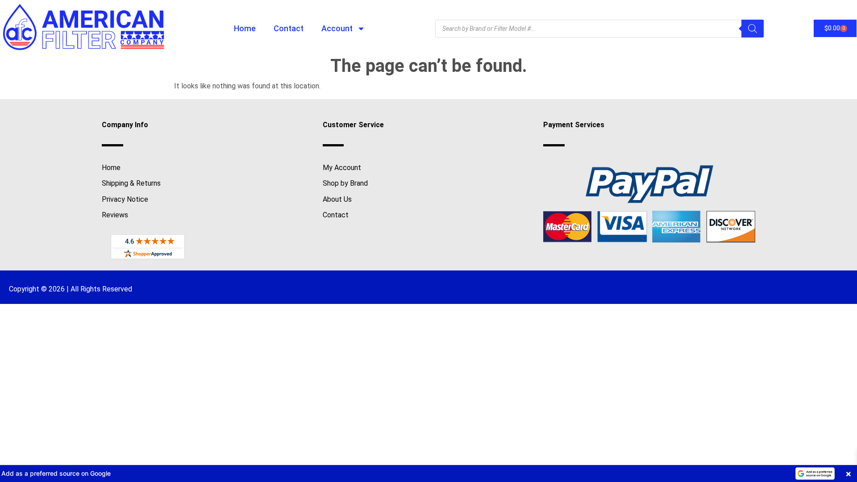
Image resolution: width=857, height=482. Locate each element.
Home (245, 28)
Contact (289, 28)
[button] (428, 473)
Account (337, 28)
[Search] (752, 28)
